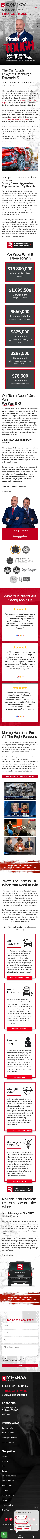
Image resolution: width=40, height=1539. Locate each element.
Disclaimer (6, 1500)
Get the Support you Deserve (19, 1130)
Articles (5, 1461)
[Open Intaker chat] (17, 1532)
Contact (5, 1471)
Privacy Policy (7, 1505)
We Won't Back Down (19, 1029)
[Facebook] (6, 1519)
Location (5, 1490)
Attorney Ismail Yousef (20, 536)
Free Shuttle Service (29, 867)
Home (4, 1456)
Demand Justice (19, 1181)
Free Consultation (9, 1476)
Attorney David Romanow (20, 530)
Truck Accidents (8, 1433)
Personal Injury (8, 1443)
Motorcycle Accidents (10, 1438)
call (33, 1537)
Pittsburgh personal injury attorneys (16, 119)
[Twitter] (11, 1519)
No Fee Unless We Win (12, 867)
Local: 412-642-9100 (14, 1395)
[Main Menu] (35, 6)
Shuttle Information (8, 1255)
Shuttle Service (8, 1495)
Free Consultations (25, 865)
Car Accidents (7, 1428)
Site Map (5, 1510)
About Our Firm (7, 491)
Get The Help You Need (19, 978)
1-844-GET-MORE (14, 14)
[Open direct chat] (35, 1507)
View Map (6, 1414)
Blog (3, 1466)
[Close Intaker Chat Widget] (38, 1507)
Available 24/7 (12, 865)
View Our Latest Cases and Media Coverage (20, 776)
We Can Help (19, 1077)
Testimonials (7, 1486)
